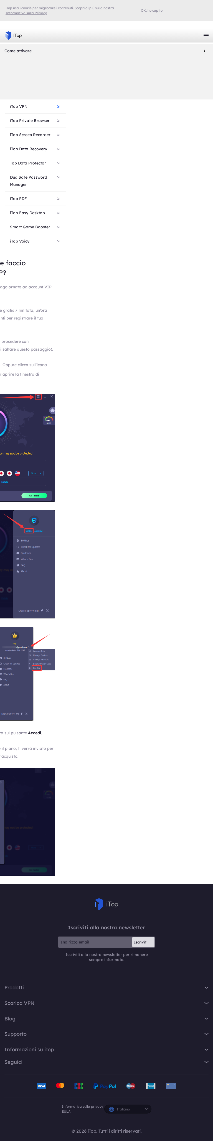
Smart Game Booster (30, 226)
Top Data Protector (28, 163)
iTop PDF (18, 198)
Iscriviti (141, 942)
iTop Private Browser (30, 120)
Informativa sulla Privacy (26, 13)
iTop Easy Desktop (27, 212)
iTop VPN (14, 35)
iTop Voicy (19, 241)
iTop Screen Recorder (30, 134)
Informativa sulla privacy (82, 1106)
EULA (66, 1111)
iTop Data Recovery (28, 148)
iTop (106, 904)
